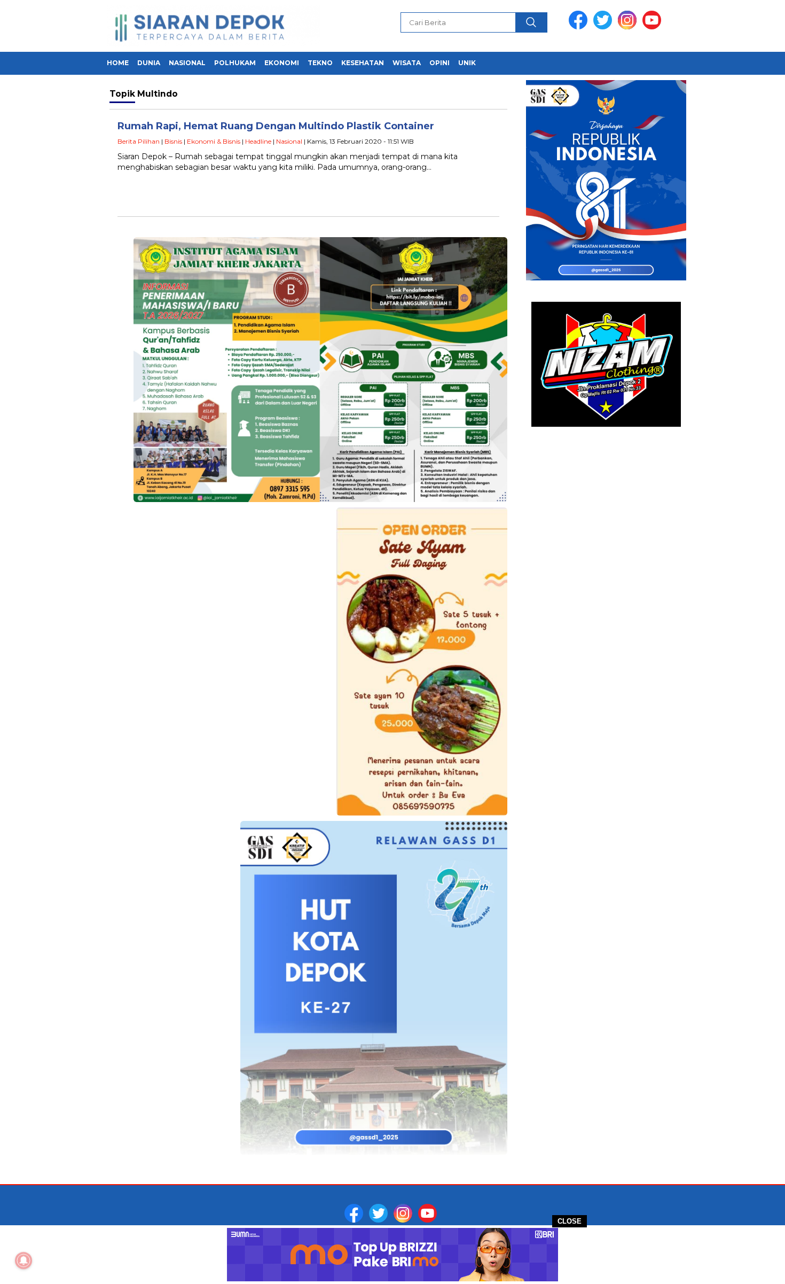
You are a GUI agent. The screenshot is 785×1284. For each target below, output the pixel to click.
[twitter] (604, 27)
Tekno (320, 63)
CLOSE (570, 1221)
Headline (258, 141)
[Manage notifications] (23, 1260)
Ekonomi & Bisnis (213, 141)
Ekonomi (281, 63)
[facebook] (580, 27)
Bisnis (173, 141)
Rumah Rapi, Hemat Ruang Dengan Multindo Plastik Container (275, 126)
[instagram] (629, 27)
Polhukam (235, 63)
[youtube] (653, 27)
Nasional (187, 63)
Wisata (406, 63)
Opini (439, 63)
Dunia (148, 63)
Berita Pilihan (138, 141)
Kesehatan (362, 63)
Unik (467, 63)
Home (118, 63)
